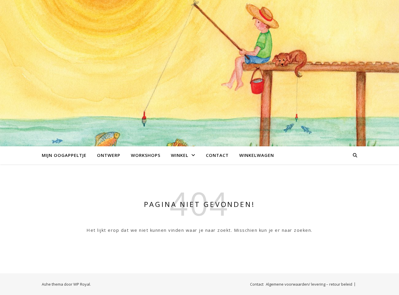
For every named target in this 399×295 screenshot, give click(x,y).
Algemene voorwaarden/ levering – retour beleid (309, 284)
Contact (217, 155)
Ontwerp (108, 155)
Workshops (145, 155)
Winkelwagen (256, 155)
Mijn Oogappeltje (64, 155)
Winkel (179, 155)
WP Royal (81, 284)
